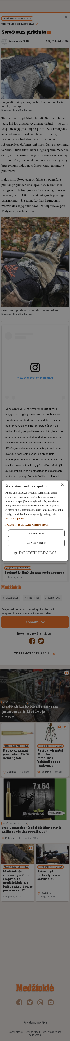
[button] (34, 525)
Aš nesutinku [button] (36, 543)
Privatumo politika (15, 518)
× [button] (62, 484)
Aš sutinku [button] (36, 533)
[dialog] (35, 520)
